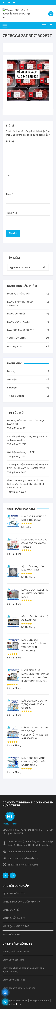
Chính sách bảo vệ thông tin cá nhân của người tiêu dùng (23, 969)
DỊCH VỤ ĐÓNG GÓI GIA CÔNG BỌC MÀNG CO (26, 422)
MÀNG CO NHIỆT (16, 313)
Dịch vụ (11, 371)
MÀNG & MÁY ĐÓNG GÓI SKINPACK (20, 303)
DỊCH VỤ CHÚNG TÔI (18, 293)
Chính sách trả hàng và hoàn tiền (19, 987)
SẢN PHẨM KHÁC (16, 338)
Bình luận (10, 141)
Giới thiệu (12, 379)
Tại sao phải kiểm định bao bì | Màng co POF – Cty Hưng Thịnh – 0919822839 (27, 466)
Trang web (11, 212)
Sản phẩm (12, 387)
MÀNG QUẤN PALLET (18, 321)
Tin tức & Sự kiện (15, 395)
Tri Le (19, 1004)
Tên (9, 175)
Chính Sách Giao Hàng (14, 979)
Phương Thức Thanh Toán (16, 951)
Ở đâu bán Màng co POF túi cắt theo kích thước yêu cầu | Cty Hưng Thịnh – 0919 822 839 (26, 484)
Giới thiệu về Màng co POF (20, 452)
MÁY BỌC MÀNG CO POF (20, 330)
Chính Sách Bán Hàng (13, 959)
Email (9, 194)
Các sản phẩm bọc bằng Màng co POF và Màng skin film (27, 438)
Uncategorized (14, 346)
